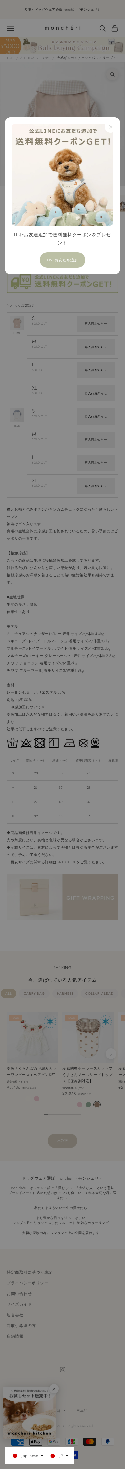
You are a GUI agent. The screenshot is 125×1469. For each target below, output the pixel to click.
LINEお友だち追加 (62, 260)
